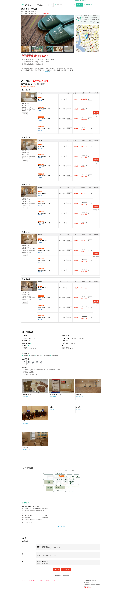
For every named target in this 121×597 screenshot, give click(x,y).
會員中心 (77, 0)
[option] (35, 386)
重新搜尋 (79, 4)
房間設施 (25, 113)
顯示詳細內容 (26, 396)
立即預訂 (96, 112)
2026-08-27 (69, 108)
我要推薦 (56, 569)
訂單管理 (84, 0)
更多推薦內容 (66, 569)
